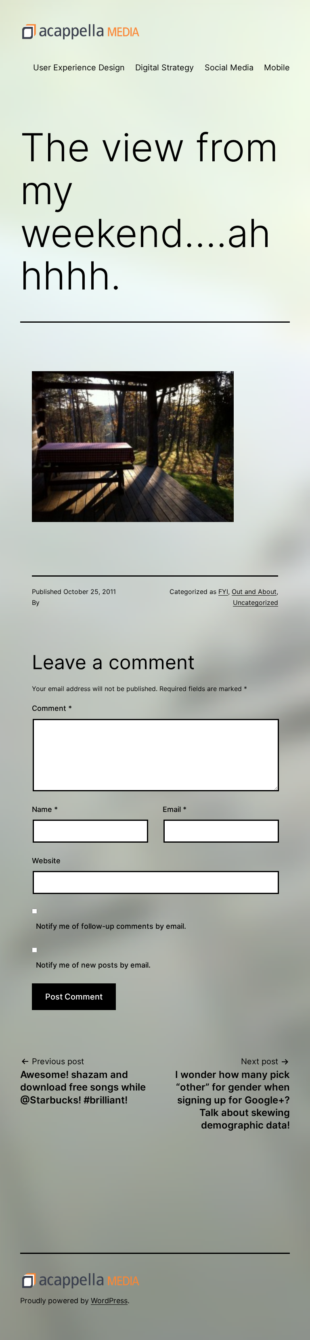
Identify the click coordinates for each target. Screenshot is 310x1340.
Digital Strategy (164, 67)
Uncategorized (255, 602)
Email (174, 809)
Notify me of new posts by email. (93, 965)
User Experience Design (79, 67)
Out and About (254, 592)
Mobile (277, 67)
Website (46, 860)
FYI (223, 592)
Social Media (229, 67)
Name (45, 809)
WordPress (109, 1300)
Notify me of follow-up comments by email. (111, 926)
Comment (52, 708)
